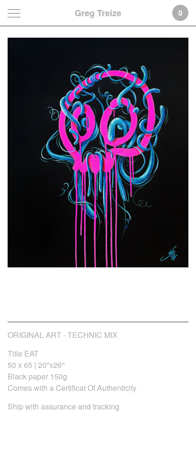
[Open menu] (16, 13)
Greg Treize (98, 13)
